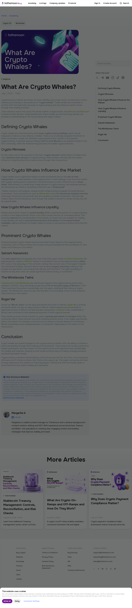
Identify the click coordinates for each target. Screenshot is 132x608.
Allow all (7, 601)
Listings (42, 3)
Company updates (57, 3)
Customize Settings (31, 601)
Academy (32, 3)
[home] (11, 3)
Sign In (97, 3)
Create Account (110, 3)
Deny (17, 601)
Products (72, 3)
